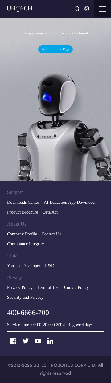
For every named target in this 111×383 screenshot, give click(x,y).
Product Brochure (22, 212)
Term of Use (48, 288)
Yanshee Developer (23, 266)
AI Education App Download (69, 202)
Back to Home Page (56, 49)
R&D (49, 266)
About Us (16, 224)
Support (15, 192)
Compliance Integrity (25, 244)
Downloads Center (23, 202)
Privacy (14, 277)
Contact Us (51, 234)
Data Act (50, 212)
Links (12, 256)
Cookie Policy (76, 288)
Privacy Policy (20, 288)
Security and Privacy (25, 297)
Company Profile (22, 234)
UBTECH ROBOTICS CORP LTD (64, 365)
